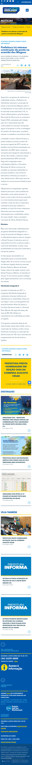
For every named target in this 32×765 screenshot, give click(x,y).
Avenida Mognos (8, 41)
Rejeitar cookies (15, 761)
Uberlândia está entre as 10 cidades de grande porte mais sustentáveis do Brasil (14, 496)
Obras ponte (21, 41)
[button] (27, 10)
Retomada (6, 43)
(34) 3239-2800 (9, 659)
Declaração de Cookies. (6, 758)
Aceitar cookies (24, 761)
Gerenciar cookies (6, 761)
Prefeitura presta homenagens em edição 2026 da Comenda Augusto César (16, 369)
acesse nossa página (8, 742)
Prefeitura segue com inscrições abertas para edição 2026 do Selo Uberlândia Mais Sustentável (16, 460)
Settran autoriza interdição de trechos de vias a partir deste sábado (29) (15, 581)
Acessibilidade (26, 2)
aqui (16, 661)
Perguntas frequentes (9, 731)
